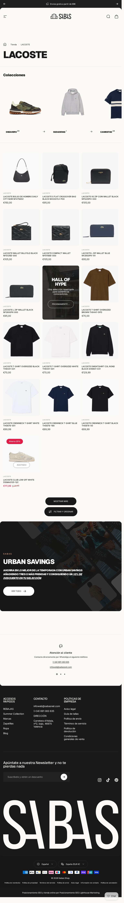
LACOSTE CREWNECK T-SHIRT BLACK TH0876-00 (100, 424)
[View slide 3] (65, 674)
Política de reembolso (12, 883)
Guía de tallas (71, 713)
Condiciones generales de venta (74, 737)
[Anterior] (4, 4)
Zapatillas (8, 723)
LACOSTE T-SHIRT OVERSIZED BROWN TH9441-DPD (96, 311)
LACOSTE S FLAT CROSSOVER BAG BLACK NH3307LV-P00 (59, 197)
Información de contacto (90, 883)
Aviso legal (70, 709)
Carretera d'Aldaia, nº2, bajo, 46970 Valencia (44, 723)
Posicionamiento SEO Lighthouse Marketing (79, 892)
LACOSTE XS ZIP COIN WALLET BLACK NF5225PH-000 (100, 197)
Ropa (6, 728)
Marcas (7, 718)
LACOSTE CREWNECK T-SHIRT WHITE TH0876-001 (21, 424)
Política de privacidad (30, 883)
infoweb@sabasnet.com (61, 667)
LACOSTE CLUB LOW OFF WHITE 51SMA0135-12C (18, 481)
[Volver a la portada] (4, 44)
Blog (5, 733)
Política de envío (73, 718)
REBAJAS (8, 709)
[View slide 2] (61, 674)
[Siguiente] (117, 4)
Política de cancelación (109, 883)
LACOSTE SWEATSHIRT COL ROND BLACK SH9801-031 (98, 367)
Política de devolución (70, 730)
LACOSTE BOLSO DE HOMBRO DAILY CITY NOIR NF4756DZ (20, 197)
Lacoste (7, 193)
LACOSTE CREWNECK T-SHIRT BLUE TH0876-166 (59, 424)
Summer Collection (13, 713)
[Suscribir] (64, 777)
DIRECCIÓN (40, 715)
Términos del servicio (47, 883)
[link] (61, 304)
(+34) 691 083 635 (61, 662)
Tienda (13, 44)
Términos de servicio (75, 723)
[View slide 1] (57, 674)
